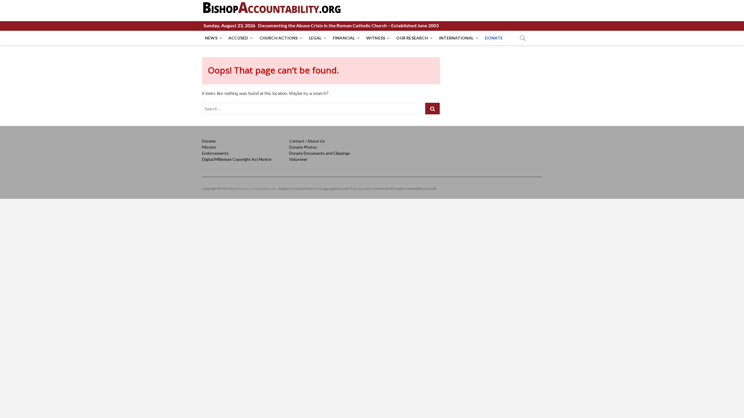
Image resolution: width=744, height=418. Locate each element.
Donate (209, 140)
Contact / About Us (307, 140)
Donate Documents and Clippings (319, 153)
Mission (209, 147)
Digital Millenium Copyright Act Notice (236, 159)
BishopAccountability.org (254, 188)
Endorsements (215, 153)
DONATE (494, 37)
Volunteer (298, 159)
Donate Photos (303, 147)
